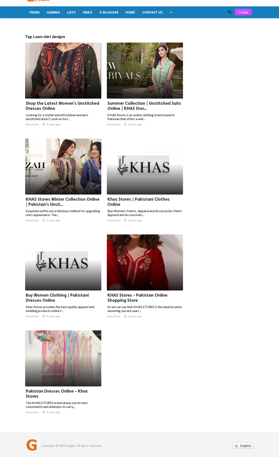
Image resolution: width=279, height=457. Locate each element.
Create (243, 12)
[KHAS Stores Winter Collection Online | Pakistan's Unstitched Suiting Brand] (63, 183)
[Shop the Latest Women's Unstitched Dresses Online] (63, 88)
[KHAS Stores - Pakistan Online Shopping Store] (145, 279)
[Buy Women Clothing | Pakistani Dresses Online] (63, 279)
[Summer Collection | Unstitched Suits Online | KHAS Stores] (145, 88)
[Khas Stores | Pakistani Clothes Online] (145, 183)
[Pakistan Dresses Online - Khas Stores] (63, 375)
